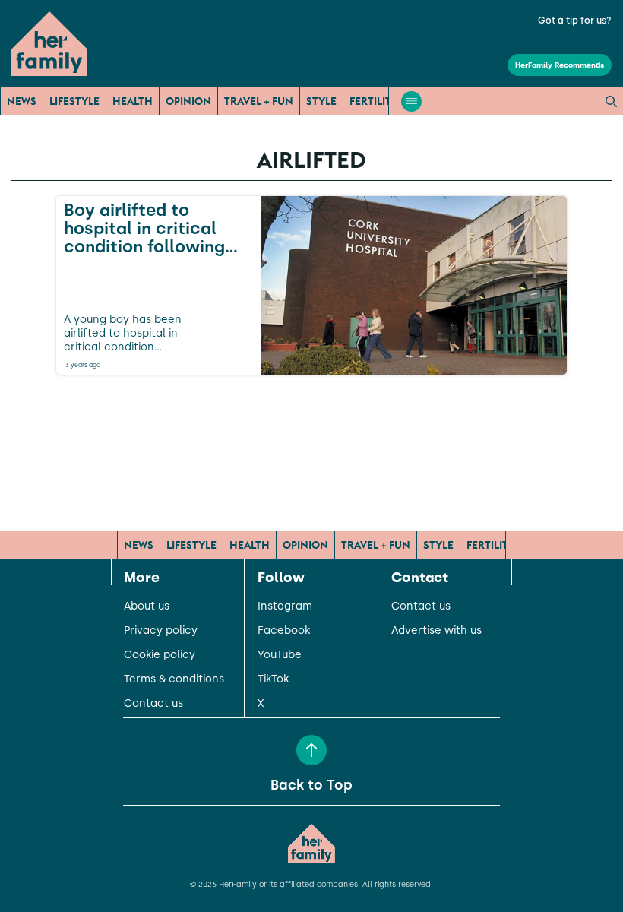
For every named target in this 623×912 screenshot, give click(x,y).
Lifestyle (74, 101)
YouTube (280, 655)
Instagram (285, 606)
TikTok (273, 679)
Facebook (284, 631)
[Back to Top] (311, 750)
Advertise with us (436, 631)
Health (132, 101)
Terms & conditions (174, 679)
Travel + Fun (258, 101)
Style (321, 101)
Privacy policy (161, 631)
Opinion (188, 101)
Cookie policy (159, 655)
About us (146, 606)
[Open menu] (411, 101)
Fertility (373, 101)
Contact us (153, 704)
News (21, 101)
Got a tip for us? (575, 20)
